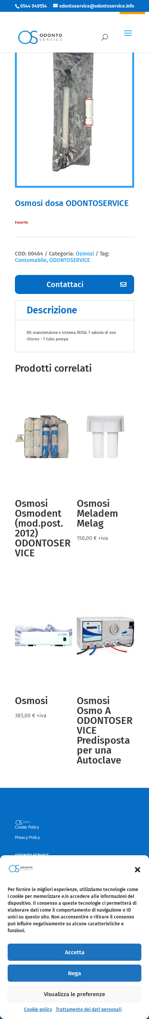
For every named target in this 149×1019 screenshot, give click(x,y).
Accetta (74, 952)
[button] (137, 870)
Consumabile (31, 260)
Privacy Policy (27, 837)
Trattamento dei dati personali (88, 1009)
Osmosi (85, 254)
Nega (74, 973)
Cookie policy (38, 1009)
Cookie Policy (27, 827)
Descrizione (52, 310)
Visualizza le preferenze (74, 994)
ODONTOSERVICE (69, 260)
